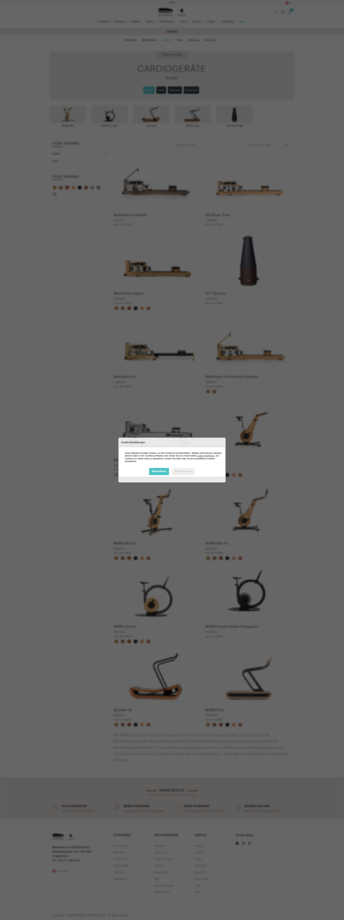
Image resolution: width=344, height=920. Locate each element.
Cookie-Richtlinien (206, 455)
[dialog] (172, 460)
